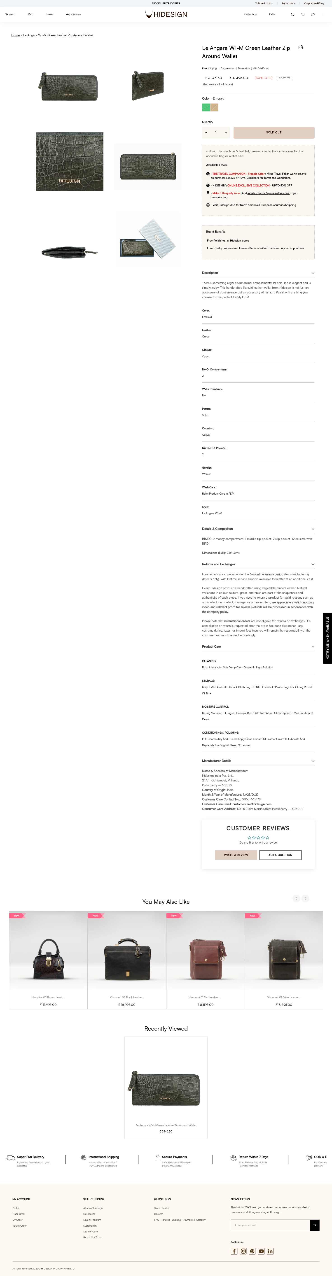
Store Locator (161, 1208)
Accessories (73, 14)
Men (30, 14)
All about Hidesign (93, 1208)
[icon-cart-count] (313, 14)
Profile (15, 1208)
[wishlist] (303, 14)
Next (306, 899)
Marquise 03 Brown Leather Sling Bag (54, 997)
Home (15, 35)
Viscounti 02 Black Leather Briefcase (132, 997)
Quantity (207, 122)
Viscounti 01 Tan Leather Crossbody (210, 997)
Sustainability (90, 1226)
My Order (17, 1220)
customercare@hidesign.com (252, 804)
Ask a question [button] (280, 855)
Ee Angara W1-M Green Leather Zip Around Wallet (58, 35)
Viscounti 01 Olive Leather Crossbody (289, 997)
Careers (158, 1214)
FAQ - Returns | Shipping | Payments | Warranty (180, 1220)
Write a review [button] (236, 855)
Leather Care (90, 1231)
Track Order (18, 1214)
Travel (50, 14)
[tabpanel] (48, 960)
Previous (297, 899)
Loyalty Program (92, 1220)
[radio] (206, 107)
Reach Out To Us (92, 1237)
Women (10, 14)
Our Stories (89, 1214)
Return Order (19, 1226)
